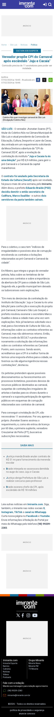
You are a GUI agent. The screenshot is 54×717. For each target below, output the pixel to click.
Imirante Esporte (10, 663)
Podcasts (7, 677)
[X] (18, 615)
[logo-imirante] (27, 4)
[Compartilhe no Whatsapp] (50, 80)
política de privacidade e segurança (27, 710)
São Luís (13, 45)
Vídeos (6, 674)
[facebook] (22, 615)
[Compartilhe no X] (44, 80)
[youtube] (35, 615)
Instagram (7, 512)
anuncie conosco (27, 713)
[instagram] (28, 615)
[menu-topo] (4, 4)
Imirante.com (35, 504)
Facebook (32, 516)
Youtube (45, 516)
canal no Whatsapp (35, 512)
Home (4, 45)
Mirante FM (33, 666)
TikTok (18, 512)
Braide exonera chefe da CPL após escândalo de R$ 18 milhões (25, 488)
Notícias (24, 45)
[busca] (50, 4)
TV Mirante (33, 669)
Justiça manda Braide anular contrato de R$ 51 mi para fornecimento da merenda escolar (28, 459)
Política (34, 45)
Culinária (7, 669)
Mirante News (35, 663)
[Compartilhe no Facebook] (38, 80)
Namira (6, 666)
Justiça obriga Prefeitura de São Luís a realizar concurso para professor (27, 479)
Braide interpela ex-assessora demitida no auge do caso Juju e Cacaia (27, 470)
